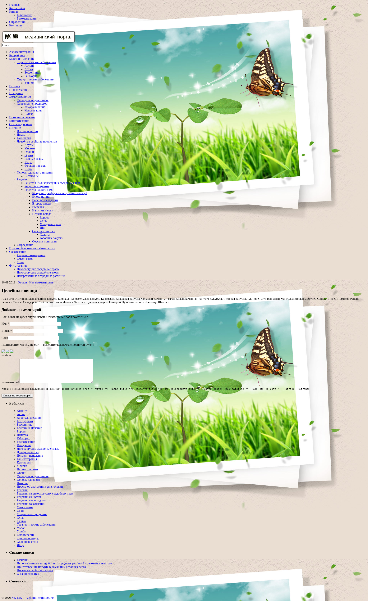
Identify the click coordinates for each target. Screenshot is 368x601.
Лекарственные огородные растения (41, 276)
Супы (43, 220)
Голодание (16, 93)
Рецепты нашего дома (39, 189)
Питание (15, 127)
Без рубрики (17, 55)
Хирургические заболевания (35, 79)
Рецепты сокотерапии (31, 255)
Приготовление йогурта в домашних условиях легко (51, 566)
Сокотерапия (17, 251)
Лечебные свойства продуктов (37, 141)
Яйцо (28, 169)
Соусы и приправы (44, 241)
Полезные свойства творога (35, 570)
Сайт (5, 337)
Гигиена (14, 86)
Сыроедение (25, 244)
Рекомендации (26, 18)
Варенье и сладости (45, 200)
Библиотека (24, 15)
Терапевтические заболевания (36, 62)
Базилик (22, 560)
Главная (14, 4)
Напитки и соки (42, 210)
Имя (5, 323)
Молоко (30, 148)
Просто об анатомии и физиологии (32, 248)
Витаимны (32, 176)
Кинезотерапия (19, 120)
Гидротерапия (18, 89)
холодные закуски (51, 238)
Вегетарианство (27, 131)
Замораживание (35, 107)
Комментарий (11, 382)
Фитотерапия (18, 265)
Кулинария (24, 138)
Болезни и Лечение (21, 58)
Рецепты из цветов (37, 186)
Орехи (29, 155)
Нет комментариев (41, 282)
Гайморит (31, 76)
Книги (13, 11)
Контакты (15, 25)
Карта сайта (17, 8)
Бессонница (32, 72)
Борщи (44, 217)
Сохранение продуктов (32, 103)
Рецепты (22, 179)
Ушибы (29, 82)
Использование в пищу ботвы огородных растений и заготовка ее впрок (64, 563)
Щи (42, 227)
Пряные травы (34, 158)
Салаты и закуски (43, 231)
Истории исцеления (22, 117)
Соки (20, 262)
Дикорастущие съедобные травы (38, 269)
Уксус (28, 162)
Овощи (29, 151)
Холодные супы (50, 224)
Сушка (29, 113)
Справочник (17, 22)
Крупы (29, 145)
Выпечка (38, 207)
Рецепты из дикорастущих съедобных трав (52, 182)
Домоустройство (20, 96)
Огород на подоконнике (32, 100)
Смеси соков (25, 258)
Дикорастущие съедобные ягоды (38, 272)
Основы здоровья (20, 124)
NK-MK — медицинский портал (33, 597)
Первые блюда (41, 213)
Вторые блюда (41, 203)
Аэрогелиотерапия (21, 51)
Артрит (29, 65)
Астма (29, 69)
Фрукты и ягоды (35, 165)
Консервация (33, 110)
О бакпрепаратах (28, 573)
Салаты (45, 234)
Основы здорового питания (35, 172)
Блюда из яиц (41, 196)
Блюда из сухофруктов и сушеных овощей (59, 193)
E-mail (7, 330)
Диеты (21, 134)
